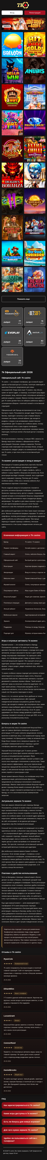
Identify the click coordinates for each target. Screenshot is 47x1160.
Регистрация (34, 13)
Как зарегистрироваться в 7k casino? (22, 1105)
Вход (12, 13)
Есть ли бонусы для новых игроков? (22, 1122)
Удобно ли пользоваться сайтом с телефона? (20, 1139)
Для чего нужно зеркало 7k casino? (21, 1130)
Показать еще (23, 299)
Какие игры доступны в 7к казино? (21, 1113)
